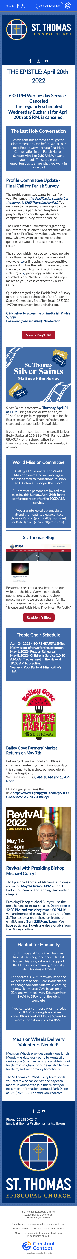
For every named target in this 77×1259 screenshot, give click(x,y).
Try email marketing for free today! (38, 1253)
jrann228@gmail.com (42, 921)
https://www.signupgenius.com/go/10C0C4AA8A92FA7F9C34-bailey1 (38, 795)
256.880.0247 (27, 1119)
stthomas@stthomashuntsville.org (43, 1233)
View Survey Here (38, 335)
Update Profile (21, 1228)
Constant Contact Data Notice (47, 1228)
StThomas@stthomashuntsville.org (40, 1123)
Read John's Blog (39, 617)
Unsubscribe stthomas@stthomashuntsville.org (38, 1224)
